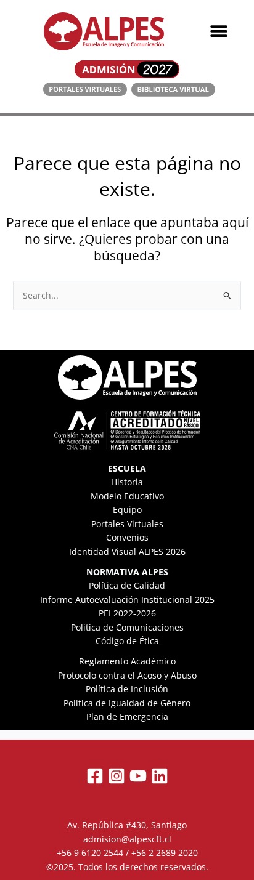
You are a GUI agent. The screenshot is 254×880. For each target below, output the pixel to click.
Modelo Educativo (127, 496)
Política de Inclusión (127, 689)
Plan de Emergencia (127, 716)
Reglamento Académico (127, 661)
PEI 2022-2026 (127, 613)
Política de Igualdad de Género (126, 703)
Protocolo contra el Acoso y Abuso (127, 675)
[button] (218, 32)
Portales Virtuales (127, 524)
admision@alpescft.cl (127, 839)
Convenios (127, 537)
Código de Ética (127, 641)
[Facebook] (95, 776)
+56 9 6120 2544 (90, 852)
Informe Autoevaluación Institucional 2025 (127, 599)
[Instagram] (116, 776)
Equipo (127, 509)
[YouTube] (138, 776)
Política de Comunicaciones (127, 627)
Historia (127, 482)
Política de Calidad (127, 585)
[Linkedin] (159, 776)
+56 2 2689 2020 (164, 852)
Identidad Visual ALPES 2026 (127, 551)
